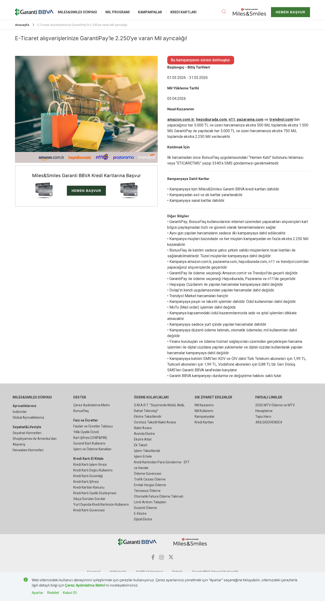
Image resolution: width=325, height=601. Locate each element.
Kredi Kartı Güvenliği (88, 476)
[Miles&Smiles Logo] (190, 541)
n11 (232, 119)
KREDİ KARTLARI (183, 12)
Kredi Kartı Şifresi (86, 482)
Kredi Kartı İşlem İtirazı (90, 464)
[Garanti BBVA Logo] (137, 541)
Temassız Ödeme (147, 491)
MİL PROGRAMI (117, 12)
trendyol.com (281, 119)
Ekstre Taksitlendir (148, 416)
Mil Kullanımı (204, 411)
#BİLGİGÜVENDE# (268, 422)
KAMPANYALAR (150, 12)
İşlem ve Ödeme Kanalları (92, 449)
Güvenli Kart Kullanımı (89, 443)
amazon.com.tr (180, 119)
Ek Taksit (140, 445)
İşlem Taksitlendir (147, 451)
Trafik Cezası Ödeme (150, 479)
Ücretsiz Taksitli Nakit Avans (155, 422)
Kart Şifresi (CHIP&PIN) (90, 438)
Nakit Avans (143, 428)
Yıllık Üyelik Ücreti (86, 432)
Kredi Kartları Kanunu (88, 487)
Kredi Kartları (204, 422)
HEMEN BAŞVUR (290, 12)
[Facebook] (153, 558)
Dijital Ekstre (143, 519)
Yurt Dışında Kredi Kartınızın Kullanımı (101, 504)
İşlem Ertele (143, 456)
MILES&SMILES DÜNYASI (77, 12)
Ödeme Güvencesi (147, 473)
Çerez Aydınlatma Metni (91, 405)
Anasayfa (22, 25)
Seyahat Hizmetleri (27, 433)
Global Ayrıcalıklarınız (28, 417)
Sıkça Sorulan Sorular (89, 499)
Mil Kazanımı (204, 405)
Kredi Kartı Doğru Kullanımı (93, 470)
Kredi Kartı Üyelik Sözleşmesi (94, 493)
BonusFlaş (81, 411)
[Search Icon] (227, 12)
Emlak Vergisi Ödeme (150, 485)
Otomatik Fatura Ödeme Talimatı (158, 496)
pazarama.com (250, 119)
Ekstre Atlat (143, 439)
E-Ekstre (140, 513)
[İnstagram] (161, 558)
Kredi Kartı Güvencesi (89, 510)
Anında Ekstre (144, 434)
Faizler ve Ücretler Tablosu (93, 426)
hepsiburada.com (211, 119)
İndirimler (20, 412)
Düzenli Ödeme (145, 508)
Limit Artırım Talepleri (150, 502)
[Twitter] (171, 558)
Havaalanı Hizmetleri (28, 450)
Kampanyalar (205, 416)
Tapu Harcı (263, 416)
